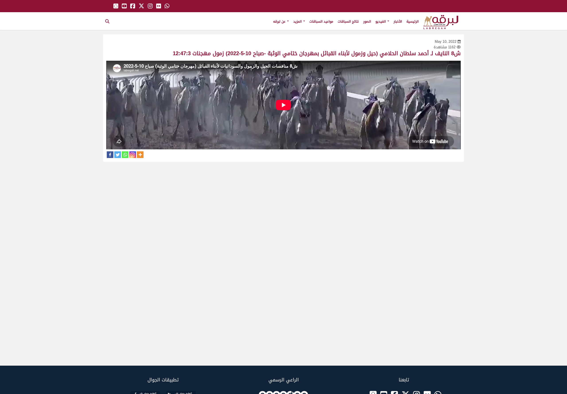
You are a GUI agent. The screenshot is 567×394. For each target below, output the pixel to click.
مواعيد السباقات (321, 21)
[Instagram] (132, 154)
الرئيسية (412, 21)
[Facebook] (110, 154)
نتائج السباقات (348, 21)
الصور (367, 21)
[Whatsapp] (125, 154)
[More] (140, 154)
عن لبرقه (280, 21)
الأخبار (398, 21)
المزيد (298, 21)
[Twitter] (117, 154)
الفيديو (381, 21)
